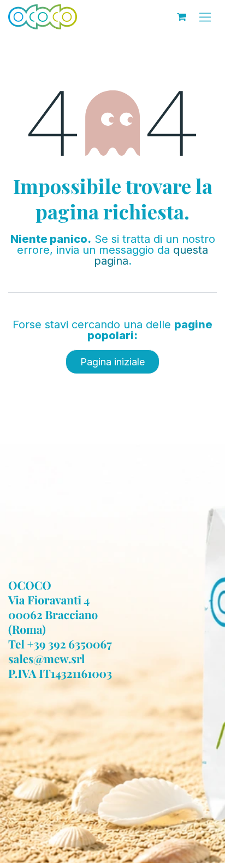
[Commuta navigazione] (205, 17)
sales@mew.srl (46, 658)
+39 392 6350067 (69, 644)
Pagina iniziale (112, 362)
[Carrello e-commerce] (181, 17)
